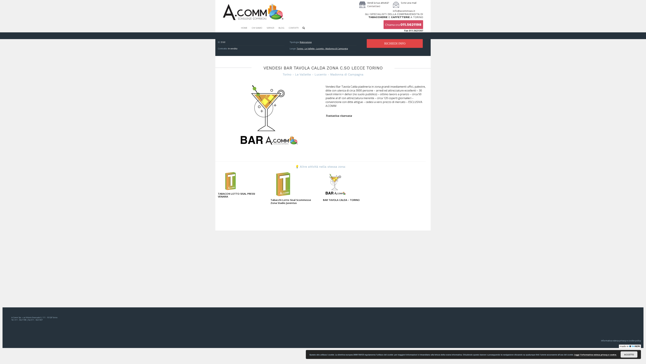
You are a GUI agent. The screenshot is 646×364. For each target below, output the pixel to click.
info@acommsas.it (404, 10)
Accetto (629, 354)
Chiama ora (403, 24)
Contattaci (373, 6)
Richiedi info (394, 43)
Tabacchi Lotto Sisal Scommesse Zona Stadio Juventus (291, 201)
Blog (281, 27)
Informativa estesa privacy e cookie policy (621, 340)
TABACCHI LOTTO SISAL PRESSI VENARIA (236, 195)
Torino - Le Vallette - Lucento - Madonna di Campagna (322, 48)
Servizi (270, 27)
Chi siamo (257, 27)
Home (244, 27)
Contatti (294, 27)
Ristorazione (306, 42)
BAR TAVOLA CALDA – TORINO (341, 200)
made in (630, 346)
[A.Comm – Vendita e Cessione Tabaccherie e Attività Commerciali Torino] (253, 19)
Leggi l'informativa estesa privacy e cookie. (595, 354)
